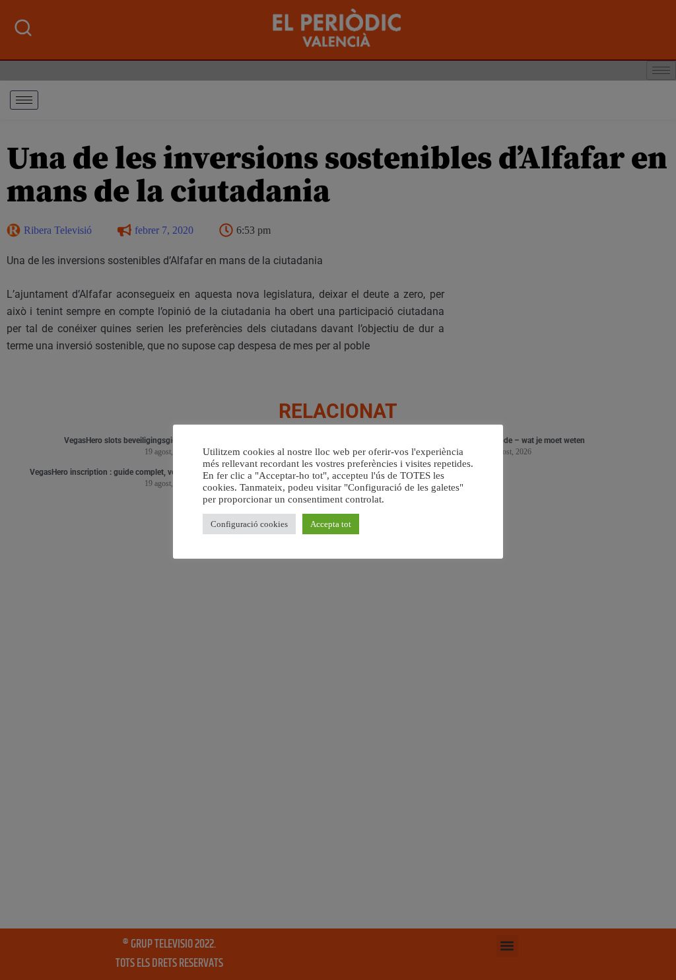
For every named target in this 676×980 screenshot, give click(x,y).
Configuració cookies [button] (249, 524)
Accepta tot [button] (330, 524)
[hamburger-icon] (24, 100)
